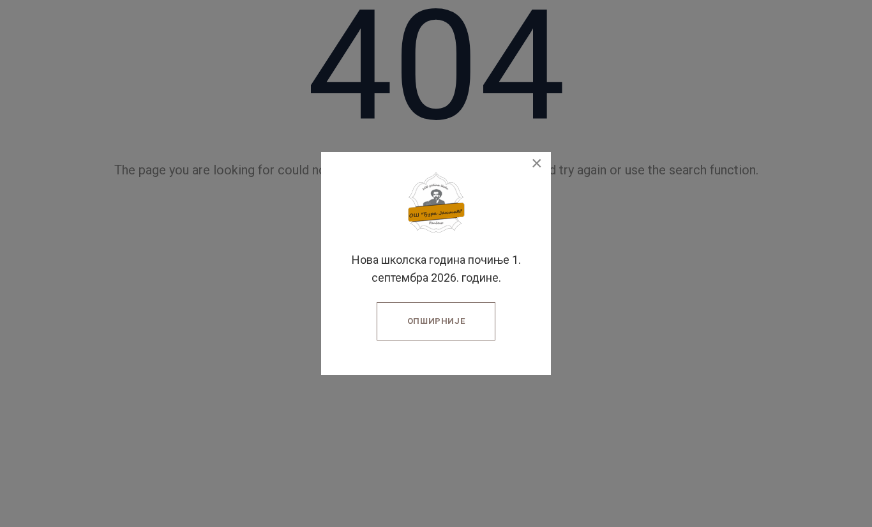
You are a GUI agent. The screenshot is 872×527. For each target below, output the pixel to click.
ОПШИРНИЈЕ (436, 321)
